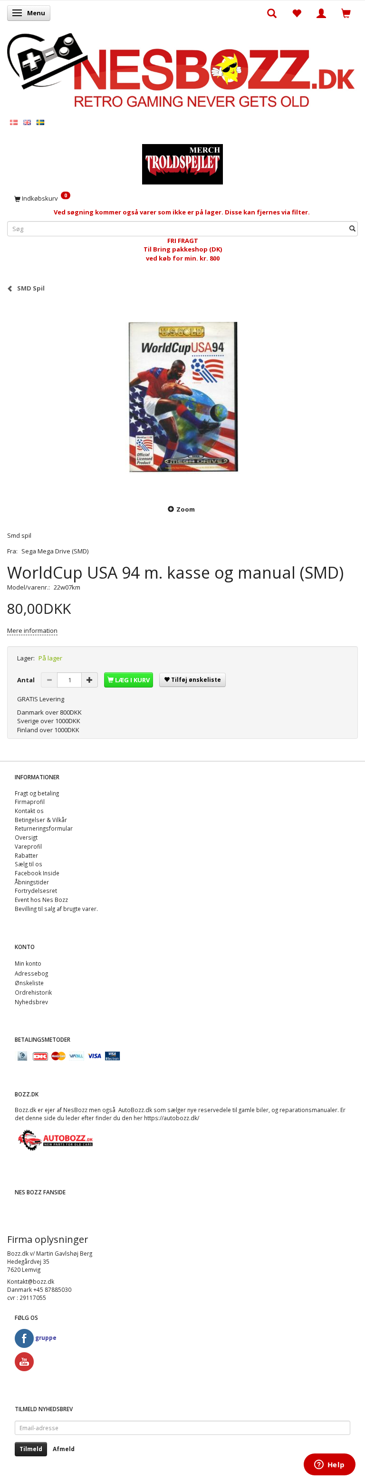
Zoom (185, 509)
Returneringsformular (44, 828)
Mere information (32, 630)
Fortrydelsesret (36, 890)
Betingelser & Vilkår (41, 819)
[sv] (40, 122)
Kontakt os (29, 810)
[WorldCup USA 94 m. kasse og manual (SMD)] (182, 398)
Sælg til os (28, 864)
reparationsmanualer (308, 1110)
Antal (26, 680)
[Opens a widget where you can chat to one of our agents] (329, 1465)
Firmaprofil (30, 801)
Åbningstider (32, 882)
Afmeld (64, 1449)
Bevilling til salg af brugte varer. (56, 908)
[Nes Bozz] (182, 70)
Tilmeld (30, 1449)
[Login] (321, 12)
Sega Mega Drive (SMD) (54, 551)
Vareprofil (28, 846)
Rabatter (26, 855)
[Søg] (352, 228)
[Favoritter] (296, 12)
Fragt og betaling (37, 793)
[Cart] (346, 12)
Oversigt (26, 837)
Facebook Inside (37, 873)
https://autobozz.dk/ (171, 1118)
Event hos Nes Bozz (41, 899)
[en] (27, 122)
